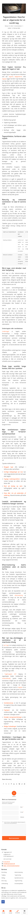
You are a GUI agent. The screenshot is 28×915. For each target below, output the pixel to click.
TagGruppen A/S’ (10, 674)
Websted (22, 817)
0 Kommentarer (18, 26)
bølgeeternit (18, 76)
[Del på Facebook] (3, 784)
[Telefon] (17, 911)
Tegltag (3, 875)
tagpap (4, 79)
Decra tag (3, 880)
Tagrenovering (18, 880)
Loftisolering (4, 883)
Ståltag (3, 878)
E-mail (22, 812)
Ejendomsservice (19, 878)
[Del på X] (6, 784)
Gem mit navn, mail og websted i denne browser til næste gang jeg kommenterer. (14, 823)
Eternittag (4, 872)
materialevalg (6, 678)
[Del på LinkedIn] (14, 784)
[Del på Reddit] (22, 784)
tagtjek (20, 687)
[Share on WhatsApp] (9, 784)
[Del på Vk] (19, 784)
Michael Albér (17, 28)
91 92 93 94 (6, 861)
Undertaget (5, 331)
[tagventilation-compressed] (14, 8)
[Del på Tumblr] (16, 784)
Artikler (9, 28)
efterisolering (19, 595)
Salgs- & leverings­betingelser (11, 865)
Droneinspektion (19, 883)
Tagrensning (18, 875)
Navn (21, 807)
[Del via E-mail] (24, 784)
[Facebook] (3, 901)
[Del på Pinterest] (11, 784)
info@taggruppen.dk (9, 863)
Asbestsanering (19, 872)
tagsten (11, 76)
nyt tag (6, 645)
